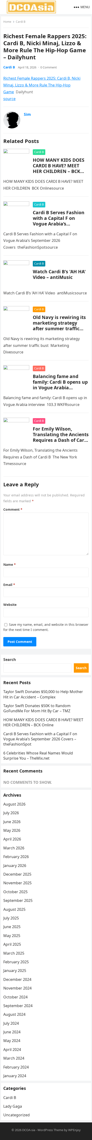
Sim (27, 114)
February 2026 (16, 856)
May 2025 (11, 935)
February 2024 (16, 1067)
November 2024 (17, 988)
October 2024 (15, 997)
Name (9, 564)
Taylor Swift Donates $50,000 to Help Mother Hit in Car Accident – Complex (43, 694)
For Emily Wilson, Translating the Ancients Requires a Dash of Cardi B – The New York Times (61, 437)
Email (9, 584)
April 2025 (12, 944)
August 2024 (14, 1014)
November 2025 (17, 882)
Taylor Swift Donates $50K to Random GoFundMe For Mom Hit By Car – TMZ (37, 708)
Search (9, 659)
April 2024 (12, 1049)
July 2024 (11, 1023)
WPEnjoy (74, 1130)
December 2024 (17, 979)
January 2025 (14, 970)
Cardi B (20, 22)
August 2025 (14, 909)
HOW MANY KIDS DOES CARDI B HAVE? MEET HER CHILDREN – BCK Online (58, 168)
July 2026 (11, 812)
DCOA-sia (28, 1130)
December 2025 (17, 874)
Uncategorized (16, 1115)
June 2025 (12, 926)
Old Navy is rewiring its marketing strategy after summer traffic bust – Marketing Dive (59, 325)
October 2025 (15, 891)
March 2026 (13, 848)
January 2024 (14, 1075)
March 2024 (13, 1058)
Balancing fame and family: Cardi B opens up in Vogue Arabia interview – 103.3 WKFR (60, 384)
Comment (12, 509)
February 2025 (16, 961)
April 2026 (12, 839)
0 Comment (48, 67)
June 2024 (12, 1032)
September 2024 (18, 1005)
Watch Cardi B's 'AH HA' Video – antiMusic (59, 274)
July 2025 (11, 918)
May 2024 (11, 1040)
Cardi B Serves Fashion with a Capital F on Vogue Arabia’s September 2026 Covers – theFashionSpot (59, 223)
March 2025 (13, 953)
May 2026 (11, 830)
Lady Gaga (12, 1106)
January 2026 (14, 865)
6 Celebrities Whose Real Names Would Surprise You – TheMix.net (38, 755)
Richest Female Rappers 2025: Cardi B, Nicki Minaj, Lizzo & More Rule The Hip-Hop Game (41, 85)
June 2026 (12, 821)
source (9, 98)
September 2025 (18, 900)
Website (10, 604)
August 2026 (14, 804)
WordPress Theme (50, 1130)
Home (7, 22)
